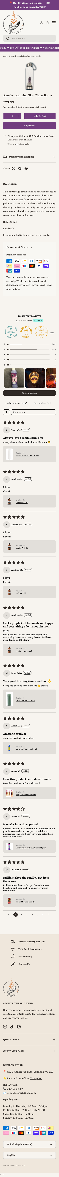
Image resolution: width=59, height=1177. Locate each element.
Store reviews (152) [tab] (42, 403)
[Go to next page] (49, 914)
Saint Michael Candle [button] (25, 901)
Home (5, 56)
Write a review (29, 393)
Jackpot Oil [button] (21, 593)
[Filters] (6, 412)
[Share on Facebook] (20, 168)
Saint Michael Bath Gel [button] (26, 749)
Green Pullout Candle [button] (25, 700)
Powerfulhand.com (17, 1165)
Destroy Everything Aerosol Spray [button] (31, 847)
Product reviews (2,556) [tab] (16, 403)
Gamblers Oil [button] (22, 502)
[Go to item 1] (14, 378)
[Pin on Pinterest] (26, 168)
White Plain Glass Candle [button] (27, 455)
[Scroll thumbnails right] (52, 378)
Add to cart (40, 116)
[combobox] (29, 38)
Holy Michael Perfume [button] (26, 794)
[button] (48, 23)
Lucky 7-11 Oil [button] (22, 548)
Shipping (20, 107)
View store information (19, 144)
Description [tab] (10, 183)
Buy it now (29, 125)
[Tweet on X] (13, 168)
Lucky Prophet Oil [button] (24, 651)
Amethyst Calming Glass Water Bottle (26, 56)
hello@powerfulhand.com (21, 1092)
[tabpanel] (29, 213)
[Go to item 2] (35, 378)
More (52, 332)
